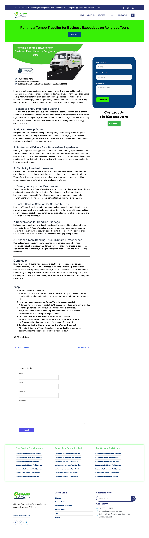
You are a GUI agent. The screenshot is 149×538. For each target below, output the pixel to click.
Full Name (100, 62)
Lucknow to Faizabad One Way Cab (29, 457)
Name (21, 373)
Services (101, 15)
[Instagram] (128, 7)
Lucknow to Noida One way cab (107, 461)
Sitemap (58, 498)
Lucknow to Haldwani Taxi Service (29, 465)
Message (23, 400)
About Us (91, 15)
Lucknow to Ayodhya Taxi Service (28, 453)
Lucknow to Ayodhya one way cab (108, 453)
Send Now (103, 99)
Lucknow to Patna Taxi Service (27, 476)
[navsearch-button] (132, 15)
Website (22, 391)
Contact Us (122, 15)
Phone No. (100, 73)
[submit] (133, 499)
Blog (113, 15)
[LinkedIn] (132, 7)
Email (21, 382)
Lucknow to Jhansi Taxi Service (28, 472)
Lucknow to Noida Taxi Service (27, 461)
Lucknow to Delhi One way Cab (106, 457)
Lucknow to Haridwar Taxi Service (29, 468)
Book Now (74, 34)
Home (82, 15)
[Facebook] (123, 7)
